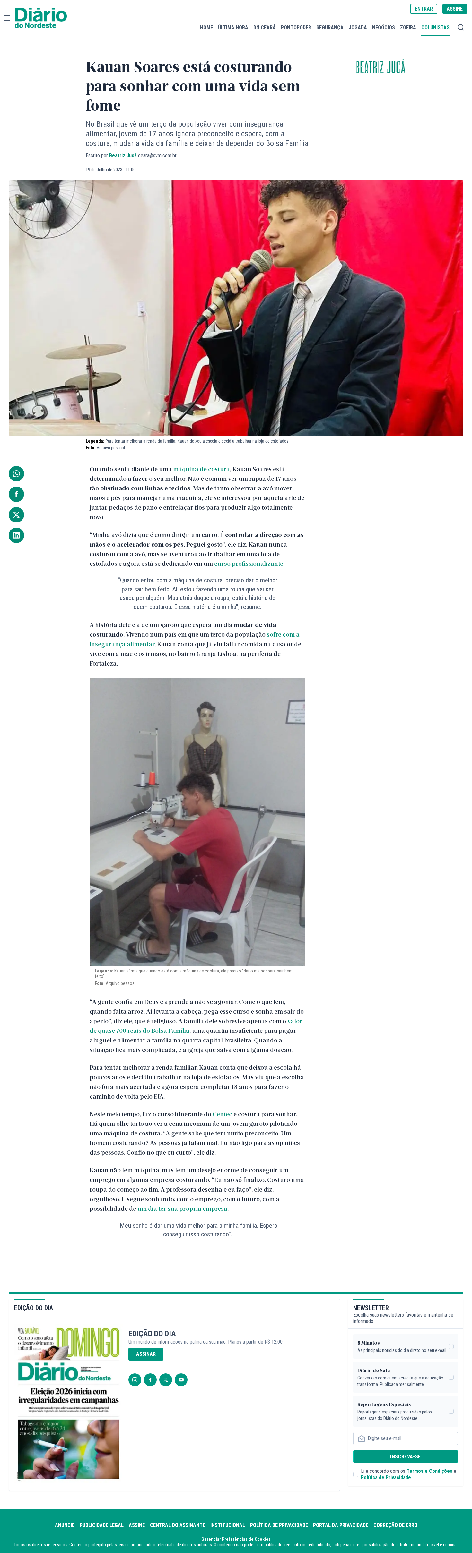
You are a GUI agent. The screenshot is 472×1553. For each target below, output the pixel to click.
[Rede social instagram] (134, 1379)
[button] (7, 18)
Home (206, 27)
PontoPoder (296, 27)
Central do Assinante (177, 1525)
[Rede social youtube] (181, 1379)
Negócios (383, 27)
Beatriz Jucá (380, 68)
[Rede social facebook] (150, 1379)
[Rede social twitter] (165, 1379)
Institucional (227, 1525)
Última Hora (233, 27)
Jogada (358, 27)
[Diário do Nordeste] (41, 18)
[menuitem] (206, 27)
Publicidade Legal (102, 1525)
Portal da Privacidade (340, 1525)
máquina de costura (201, 468)
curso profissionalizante (248, 563)
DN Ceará (264, 27)
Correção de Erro (395, 1525)
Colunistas (435, 27)
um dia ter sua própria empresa (182, 1208)
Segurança (330, 27)
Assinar (146, 1354)
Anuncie (64, 1525)
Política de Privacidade (386, 1477)
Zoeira (408, 27)
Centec (222, 1113)
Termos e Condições (429, 1471)
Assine (137, 1525)
